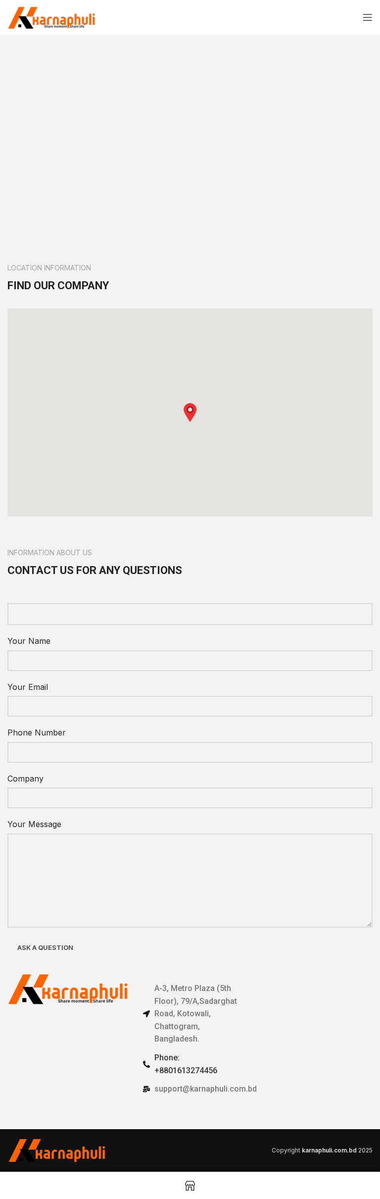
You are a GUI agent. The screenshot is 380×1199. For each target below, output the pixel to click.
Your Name (28, 641)
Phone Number (36, 732)
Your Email (27, 687)
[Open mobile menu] (368, 17)
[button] (190, 412)
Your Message (34, 824)
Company (25, 778)
